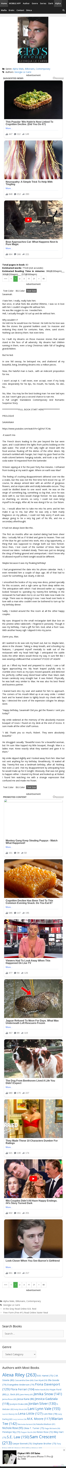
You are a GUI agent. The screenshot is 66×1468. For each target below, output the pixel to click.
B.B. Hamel (45, 1375)
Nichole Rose (12, 1428)
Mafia (4, 10)
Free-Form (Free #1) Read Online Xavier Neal (25, 1312)
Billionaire (30, 68)
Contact (20, 10)
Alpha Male (18, 68)
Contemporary (43, 68)
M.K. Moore (39, 1419)
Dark (50, 3)
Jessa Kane (25, 1399)
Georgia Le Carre (22, 72)
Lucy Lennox (19, 1419)
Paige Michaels (52, 1428)
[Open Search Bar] (63, 10)
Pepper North (28, 1432)
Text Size (31, 290)
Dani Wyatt (40, 1380)
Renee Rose (45, 1432)
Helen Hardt (42, 1389)
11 (29, 279)
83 (44, 279)
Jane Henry (26, 1394)
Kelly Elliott (20, 1409)
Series (43, 3)
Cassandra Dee (24, 1380)
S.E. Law (18, 1437)
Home (4, 3)
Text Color (8, 290)
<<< (5, 279)
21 (34, 279)
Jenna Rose (9, 1399)
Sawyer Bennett (22, 1443)
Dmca (29, 10)
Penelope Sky (11, 1432)
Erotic (11, 10)
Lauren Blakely (9, 1414)
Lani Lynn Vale (44, 1408)
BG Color (20, 290)
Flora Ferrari (22, 1389)
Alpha (58, 3)
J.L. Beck (13, 1394)
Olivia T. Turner (34, 1428)
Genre (35, 3)
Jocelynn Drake (19, 1404)
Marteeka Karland (27, 1424)
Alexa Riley (19, 1375)
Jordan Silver (42, 1403)
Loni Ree (50, 1413)
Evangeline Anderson (20, 1384)
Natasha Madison (45, 1424)
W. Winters (18, 1448)
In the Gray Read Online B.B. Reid (19, 1308)
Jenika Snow (48, 1394)
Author (26, 3)
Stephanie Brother (44, 1443)
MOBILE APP (15, 3)
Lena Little (30, 1413)
